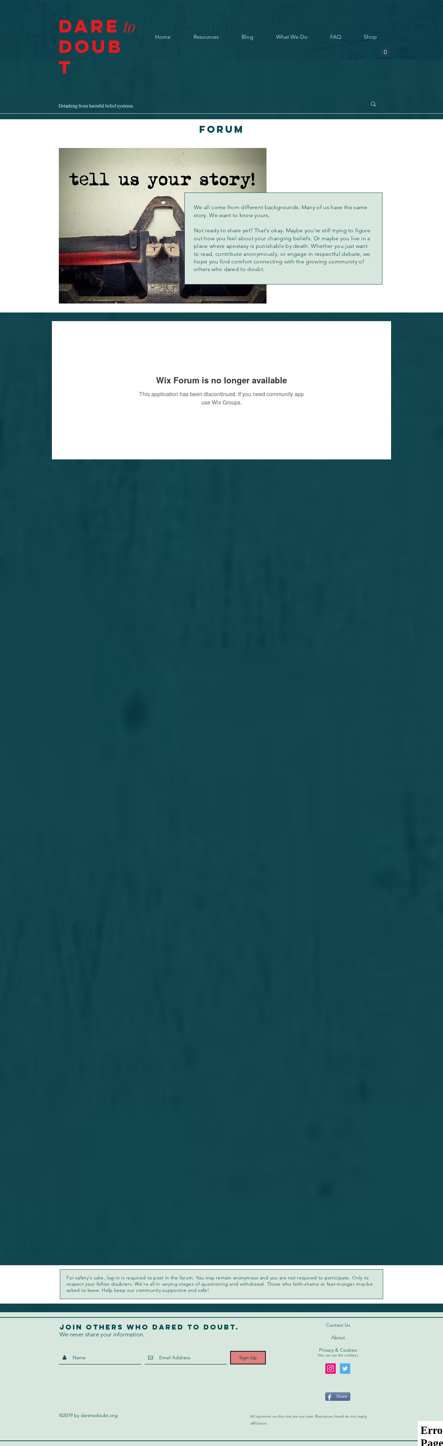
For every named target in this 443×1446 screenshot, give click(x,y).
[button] (385, 49)
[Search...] (373, 104)
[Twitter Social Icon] (345, 1368)
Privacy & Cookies (338, 1350)
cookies (350, 1355)
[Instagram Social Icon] (330, 1368)
